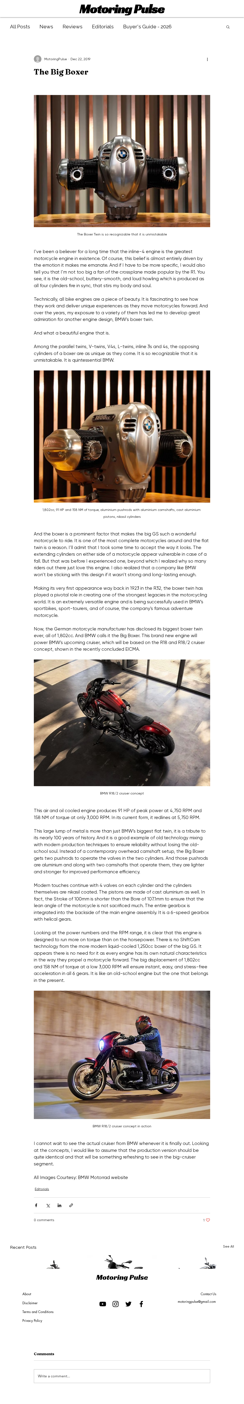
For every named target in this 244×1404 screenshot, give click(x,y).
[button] (228, 27)
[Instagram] (116, 1304)
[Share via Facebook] (36, 1205)
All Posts (20, 27)
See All (228, 1246)
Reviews (72, 27)
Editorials (103, 27)
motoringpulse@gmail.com (197, 1301)
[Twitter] (128, 1304)
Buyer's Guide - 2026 (147, 27)
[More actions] (207, 59)
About (26, 1294)
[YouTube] (103, 1304)
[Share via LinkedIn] (59, 1205)
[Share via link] (71, 1205)
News (46, 27)
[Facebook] (141, 1304)
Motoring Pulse (122, 8)
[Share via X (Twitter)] (48, 1205)
